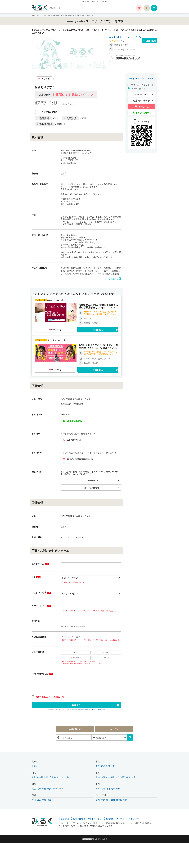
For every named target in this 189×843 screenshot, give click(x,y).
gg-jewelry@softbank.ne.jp (80, 458)
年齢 (36, 576)
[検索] (130, 737)
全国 (58, 8)
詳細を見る (98, 329)
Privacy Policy (84, 709)
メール (67, 637)
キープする (56, 329)
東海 (98, 772)
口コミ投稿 (151, 40)
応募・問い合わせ (91, 487)
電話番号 (36, 621)
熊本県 (52, 8)
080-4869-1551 (74, 439)
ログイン (114, 729)
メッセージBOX (91, 480)
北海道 (35, 761)
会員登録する (75, 729)
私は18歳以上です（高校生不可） (50, 696)
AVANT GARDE (55, 299)
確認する (76, 705)
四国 (34, 795)
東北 (98, 761)
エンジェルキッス (56, 340)
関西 (34, 784)
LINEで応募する (74, 420)
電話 (78, 637)
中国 (98, 784)
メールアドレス (41, 605)
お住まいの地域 (41, 592)
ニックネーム (40, 563)
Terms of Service (96, 709)
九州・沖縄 (101, 795)
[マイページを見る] (146, 8)
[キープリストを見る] (139, 8)
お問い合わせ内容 (42, 673)
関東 (34, 772)
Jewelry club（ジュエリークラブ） (125, 37)
